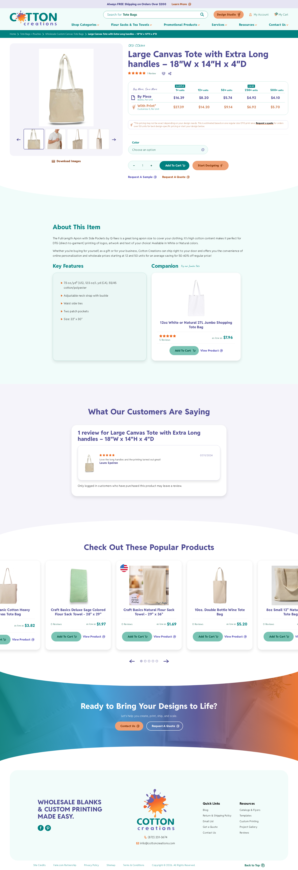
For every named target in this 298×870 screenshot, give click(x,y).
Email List (208, 821)
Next (114, 139)
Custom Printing (249, 821)
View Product (209, 350)
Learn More (179, 4)
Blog (205, 810)
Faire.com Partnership (64, 865)
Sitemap (111, 865)
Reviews (244, 832)
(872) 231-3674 (157, 837)
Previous (18, 139)
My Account (261, 14)
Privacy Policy (91, 865)
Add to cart (173, 165)
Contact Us (127, 726)
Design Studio (226, 14)
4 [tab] (153, 661)
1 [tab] (141, 661)
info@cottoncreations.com (157, 843)
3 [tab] (149, 661)
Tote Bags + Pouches (30, 33)
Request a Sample (140, 177)
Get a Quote (210, 827)
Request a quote (264, 123)
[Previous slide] (132, 661)
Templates (245, 815)
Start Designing (208, 165)
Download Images (68, 161)
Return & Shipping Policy (217, 815)
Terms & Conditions (133, 865)
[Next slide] (166, 661)
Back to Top (252, 865)
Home (13, 33)
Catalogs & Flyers (250, 810)
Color (135, 142)
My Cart (282, 14)
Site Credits (39, 865)
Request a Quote (173, 177)
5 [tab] (157, 661)
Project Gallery (248, 827)
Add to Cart (183, 350)
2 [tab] (145, 661)
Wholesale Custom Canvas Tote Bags (64, 33)
